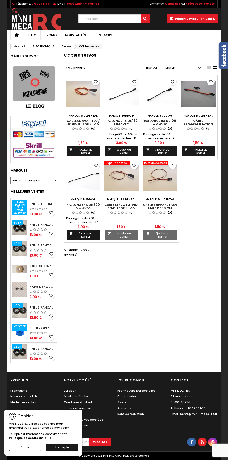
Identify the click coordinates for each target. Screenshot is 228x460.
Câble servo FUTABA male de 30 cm (160, 206)
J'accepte (62, 447)
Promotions (18, 391)
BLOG (31, 35)
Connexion (172, 4)
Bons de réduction (130, 414)
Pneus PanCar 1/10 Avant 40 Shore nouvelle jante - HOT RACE (42, 307)
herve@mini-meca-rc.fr (83, 4)
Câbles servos (24, 56)
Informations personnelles (136, 391)
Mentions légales (76, 396)
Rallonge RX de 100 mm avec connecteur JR (160, 124)
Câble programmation (198, 123)
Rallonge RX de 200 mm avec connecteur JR (83, 208)
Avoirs (121, 402)
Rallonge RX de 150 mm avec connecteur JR (122, 124)
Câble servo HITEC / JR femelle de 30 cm (83, 123)
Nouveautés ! (76, 35)
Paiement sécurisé (77, 408)
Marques (19, 170)
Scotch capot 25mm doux (42, 266)
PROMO (51, 35)
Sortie (25, 447)
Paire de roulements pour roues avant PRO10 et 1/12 (42, 287)
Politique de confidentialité (30, 438)
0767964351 (40, 4)
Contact (180, 380)
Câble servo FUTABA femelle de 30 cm (121, 206)
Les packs (104, 35)
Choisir (183, 68)
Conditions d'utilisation (80, 402)
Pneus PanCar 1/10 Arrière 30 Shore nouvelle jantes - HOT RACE (42, 224)
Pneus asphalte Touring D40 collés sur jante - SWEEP (42, 204)
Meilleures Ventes (27, 191)
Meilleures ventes (23, 402)
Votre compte (131, 380)
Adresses (124, 408)
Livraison (70, 391)
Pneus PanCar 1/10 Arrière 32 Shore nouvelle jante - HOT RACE (42, 349)
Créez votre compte (200, 4)
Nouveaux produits (24, 396)
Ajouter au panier (81, 151)
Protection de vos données (83, 420)
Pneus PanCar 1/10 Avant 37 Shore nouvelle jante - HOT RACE (42, 245)
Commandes (127, 396)
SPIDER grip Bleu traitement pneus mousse (42, 328)
